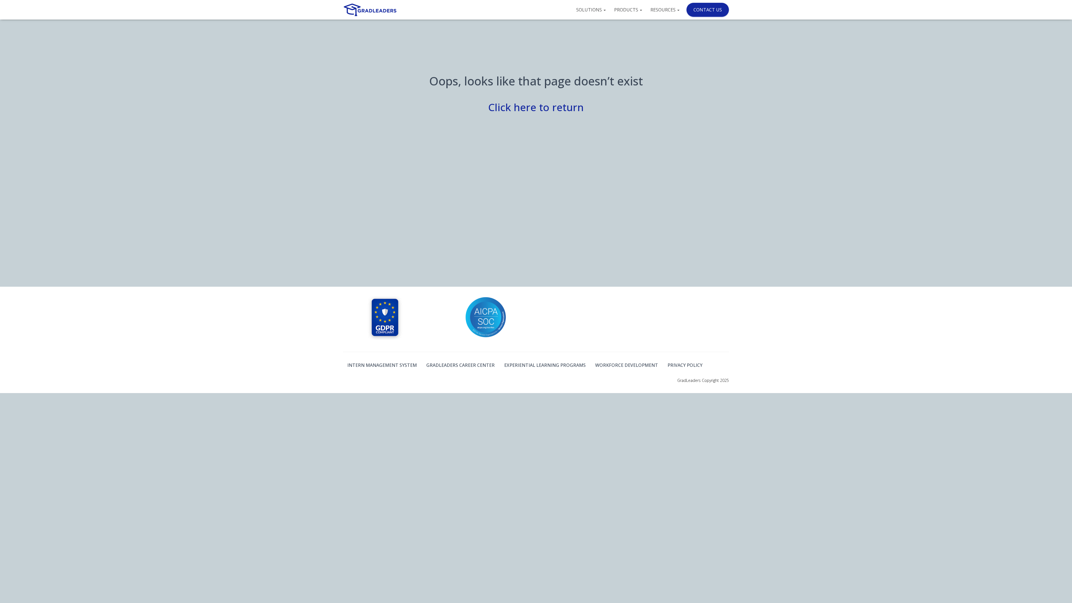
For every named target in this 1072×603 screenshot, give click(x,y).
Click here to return (536, 107)
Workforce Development (626, 365)
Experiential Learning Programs (545, 365)
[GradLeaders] (370, 10)
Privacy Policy (684, 365)
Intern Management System (382, 365)
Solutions (589, 10)
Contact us (707, 10)
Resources (663, 10)
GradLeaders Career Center (460, 365)
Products (626, 10)
